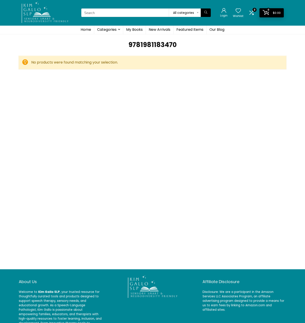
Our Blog (216, 29)
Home (86, 29)
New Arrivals (159, 29)
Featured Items (189, 29)
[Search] (206, 12)
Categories (107, 29)
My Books (134, 29)
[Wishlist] (238, 11)
